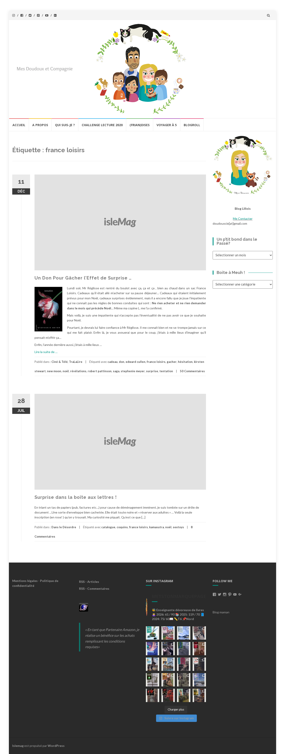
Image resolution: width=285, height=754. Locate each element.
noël (66, 371)
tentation (166, 371)
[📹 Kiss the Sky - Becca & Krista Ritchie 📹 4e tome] (152, 664)
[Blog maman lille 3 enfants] (243, 164)
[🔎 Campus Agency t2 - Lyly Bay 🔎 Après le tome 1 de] (168, 664)
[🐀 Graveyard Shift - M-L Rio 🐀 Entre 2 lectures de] (183, 679)
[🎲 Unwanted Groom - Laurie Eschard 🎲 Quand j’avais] (168, 633)
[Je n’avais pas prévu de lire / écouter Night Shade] (199, 633)
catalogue (108, 527)
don (121, 362)
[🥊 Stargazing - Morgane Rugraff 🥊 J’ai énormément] (199, 648)
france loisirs (156, 362)
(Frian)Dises (140, 125)
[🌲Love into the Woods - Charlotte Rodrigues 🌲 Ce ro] (183, 633)
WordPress (56, 746)
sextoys (178, 527)
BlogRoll (192, 125)
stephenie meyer (133, 371)
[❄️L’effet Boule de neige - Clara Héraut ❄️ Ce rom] (199, 679)
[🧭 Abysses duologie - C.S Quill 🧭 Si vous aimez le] (183, 664)
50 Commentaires (192, 371)
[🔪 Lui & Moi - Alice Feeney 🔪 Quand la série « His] (199, 664)
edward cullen (135, 362)
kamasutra (156, 527)
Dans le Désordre (63, 527)
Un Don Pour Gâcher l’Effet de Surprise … (83, 278)
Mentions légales (25, 581)
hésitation (185, 362)
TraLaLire (75, 362)
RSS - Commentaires (94, 588)
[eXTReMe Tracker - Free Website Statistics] (83, 607)
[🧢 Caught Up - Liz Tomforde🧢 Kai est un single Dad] (168, 679)
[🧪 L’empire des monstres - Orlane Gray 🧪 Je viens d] (152, 695)
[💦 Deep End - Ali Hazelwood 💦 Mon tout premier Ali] (152, 648)
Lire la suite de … (46, 352)
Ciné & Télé (59, 362)
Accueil (18, 125)
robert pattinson (100, 371)
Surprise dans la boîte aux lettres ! (76, 497)
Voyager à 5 (167, 125)
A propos (40, 125)
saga (116, 371)
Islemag (18, 746)
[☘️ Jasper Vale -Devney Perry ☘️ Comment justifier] (199, 695)
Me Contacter (242, 218)
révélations (78, 371)
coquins (122, 527)
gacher (172, 362)
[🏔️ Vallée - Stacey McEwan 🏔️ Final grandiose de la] (183, 648)
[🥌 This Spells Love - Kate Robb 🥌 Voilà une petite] (152, 633)
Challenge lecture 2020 (102, 125)
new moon (54, 371)
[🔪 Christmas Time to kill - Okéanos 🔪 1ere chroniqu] (168, 695)
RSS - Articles (89, 581)
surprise (152, 371)
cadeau (113, 362)
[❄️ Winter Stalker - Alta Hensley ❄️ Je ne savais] (152, 679)
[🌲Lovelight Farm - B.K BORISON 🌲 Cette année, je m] (183, 695)
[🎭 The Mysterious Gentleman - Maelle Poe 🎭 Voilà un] (168, 648)
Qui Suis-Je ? (65, 125)
